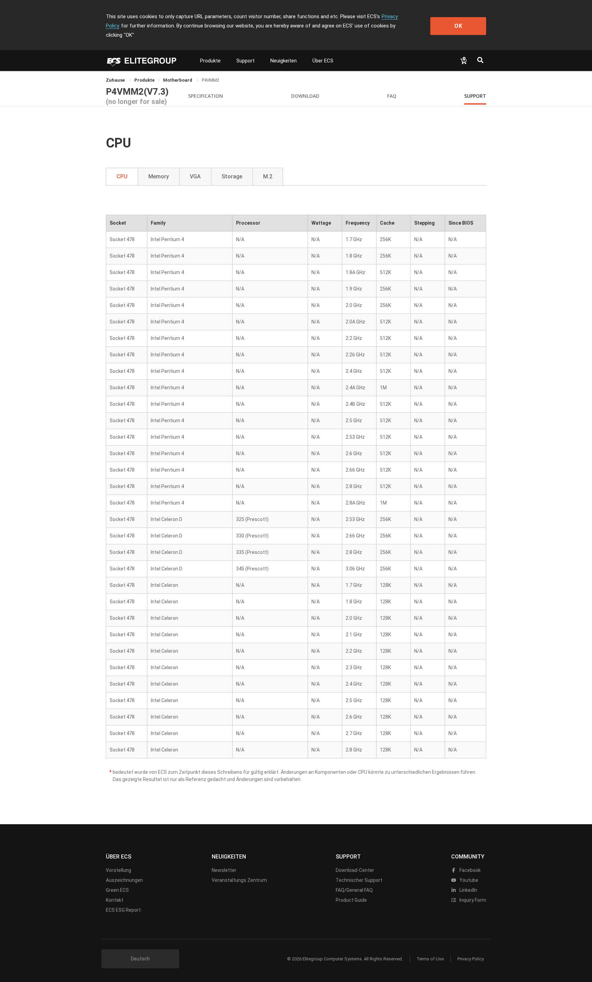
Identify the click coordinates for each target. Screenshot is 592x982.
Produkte (210, 61)
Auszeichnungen (124, 880)
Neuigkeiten (283, 61)
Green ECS (117, 890)
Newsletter (224, 870)
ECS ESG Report (123, 910)
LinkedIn (467, 890)
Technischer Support (359, 880)
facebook (469, 870)
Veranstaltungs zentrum (239, 880)
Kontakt (114, 900)
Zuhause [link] (116, 80)
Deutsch (140, 958)
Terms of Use (430, 958)
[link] (144, 80)
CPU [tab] (121, 176)
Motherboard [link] (178, 80)
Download (305, 96)
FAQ (391, 96)
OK (458, 26)
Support (245, 61)
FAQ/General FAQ (354, 890)
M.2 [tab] (267, 176)
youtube (468, 880)
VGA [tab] (195, 176)
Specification (205, 96)
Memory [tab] (158, 176)
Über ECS (322, 61)
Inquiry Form (472, 900)
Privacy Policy (470, 958)
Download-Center (355, 870)
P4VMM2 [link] (210, 80)
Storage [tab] (232, 176)
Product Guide (351, 900)
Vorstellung (118, 870)
